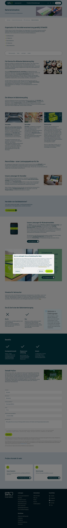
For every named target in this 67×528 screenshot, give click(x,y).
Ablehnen (41, 271)
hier (23, 267)
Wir (14, 258)
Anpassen (17, 271)
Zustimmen (49, 271)
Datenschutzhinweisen (42, 266)
